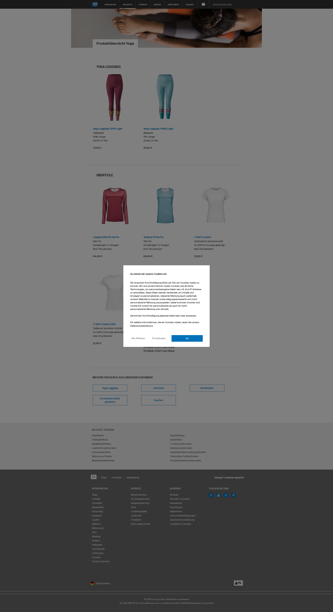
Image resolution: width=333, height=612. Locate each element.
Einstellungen (159, 338)
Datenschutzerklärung (141, 325)
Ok (187, 338)
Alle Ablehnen (138, 338)
